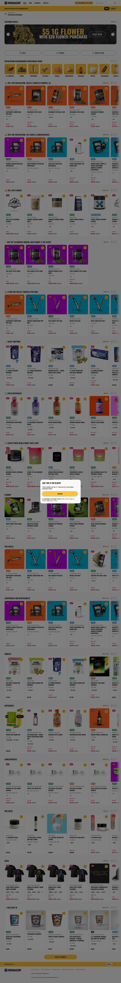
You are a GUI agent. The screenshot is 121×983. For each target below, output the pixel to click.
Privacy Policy (65, 499)
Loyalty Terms (53, 501)
